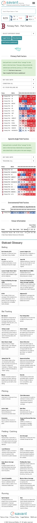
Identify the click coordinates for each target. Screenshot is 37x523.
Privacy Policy (14, 517)
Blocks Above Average (26, 478)
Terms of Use (4, 517)
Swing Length (6, 329)
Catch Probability (7, 478)
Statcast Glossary (12, 242)
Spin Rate (22, 408)
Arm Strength (24, 436)
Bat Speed (5, 316)
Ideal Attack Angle (7, 342)
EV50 (3, 293)
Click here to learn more (15, 70)
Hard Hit (22, 259)
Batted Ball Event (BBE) (27, 271)
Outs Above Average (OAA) (8, 463)
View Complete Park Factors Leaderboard (14, 73)
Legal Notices (25, 517)
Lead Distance (6, 449)
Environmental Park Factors (18, 203)
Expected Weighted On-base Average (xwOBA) (27, 281)
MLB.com (34, 517)
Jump (21, 449)
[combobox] (18, 11)
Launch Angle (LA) (25, 251)
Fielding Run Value (25, 462)
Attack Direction (24, 342)
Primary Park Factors (19, 56)
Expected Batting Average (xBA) (9, 281)
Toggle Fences (6, 38)
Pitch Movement (25, 395)
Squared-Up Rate (25, 358)
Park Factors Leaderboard (9, 42)
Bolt (21, 498)
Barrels (4, 259)
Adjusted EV (23, 293)
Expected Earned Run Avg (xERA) (27, 419)
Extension (4, 418)
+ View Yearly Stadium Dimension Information (12, 235)
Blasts (3, 375)
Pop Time (4, 436)
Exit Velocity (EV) (7, 251)
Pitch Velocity (5, 395)
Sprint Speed (5, 498)
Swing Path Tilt (6, 358)
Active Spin (5, 408)
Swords (22, 375)
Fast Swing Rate (24, 316)
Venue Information (18, 221)
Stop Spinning (17, 38)
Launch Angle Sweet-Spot (9, 271)
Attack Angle (23, 329)
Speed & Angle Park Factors (18, 139)
